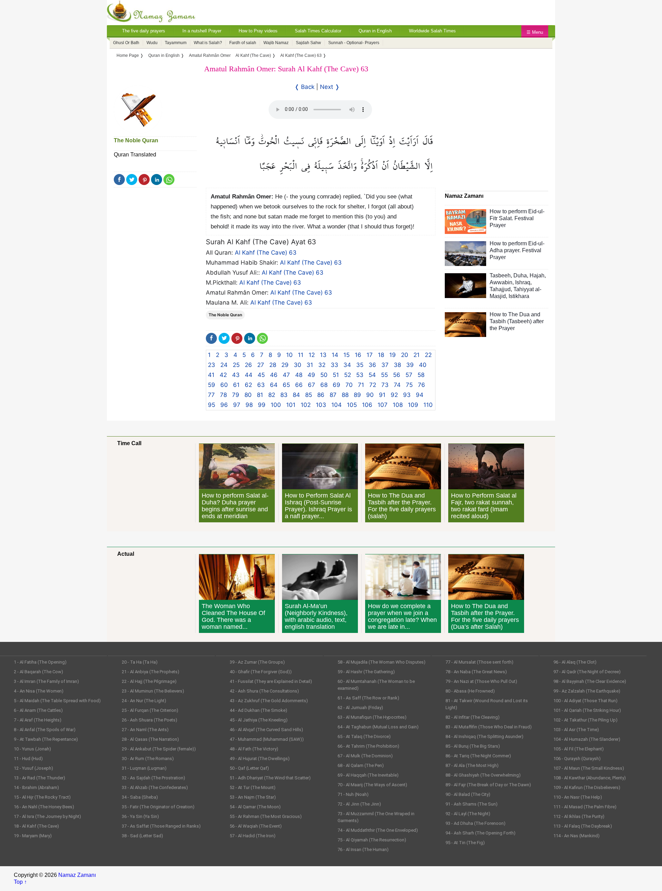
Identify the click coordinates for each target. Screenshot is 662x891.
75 (409, 384)
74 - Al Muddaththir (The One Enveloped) (378, 830)
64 (274, 384)
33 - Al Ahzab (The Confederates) (155, 787)
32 (321, 364)
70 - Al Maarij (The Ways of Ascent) (372, 784)
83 (284, 394)
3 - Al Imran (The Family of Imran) (46, 681)
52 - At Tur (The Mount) (252, 787)
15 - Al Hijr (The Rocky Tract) (42, 797)
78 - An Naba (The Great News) (476, 671)
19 (392, 354)
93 (407, 394)
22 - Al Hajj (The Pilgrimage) (149, 681)
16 (358, 354)
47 (286, 374)
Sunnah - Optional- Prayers (353, 42)
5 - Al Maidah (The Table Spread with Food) (57, 700)
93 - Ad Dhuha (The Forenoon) (475, 823)
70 (349, 384)
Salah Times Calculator (318, 30)
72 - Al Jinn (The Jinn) (359, 804)
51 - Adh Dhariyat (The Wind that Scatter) (270, 777)
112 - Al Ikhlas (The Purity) (578, 816)
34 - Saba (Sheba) (140, 797)
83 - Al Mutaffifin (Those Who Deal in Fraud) (488, 726)
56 (396, 374)
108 (398, 404)
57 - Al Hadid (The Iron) (252, 835)
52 (347, 374)
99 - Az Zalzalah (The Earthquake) (586, 691)
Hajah (537, 275)
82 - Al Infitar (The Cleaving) (472, 717)
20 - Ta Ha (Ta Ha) (140, 662)
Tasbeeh (500, 275)
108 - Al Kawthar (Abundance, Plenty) (589, 777)
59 (211, 384)
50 (324, 374)
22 (428, 354)
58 (421, 374)
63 (261, 384)
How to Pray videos (258, 30)
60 (224, 384)
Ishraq (522, 282)
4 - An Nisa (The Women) (38, 691)
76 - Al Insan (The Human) (363, 849)
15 (346, 354)
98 (249, 404)
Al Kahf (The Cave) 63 (266, 252)
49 (311, 374)
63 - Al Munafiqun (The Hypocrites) (372, 717)
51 (336, 374)
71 (361, 384)
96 (224, 404)
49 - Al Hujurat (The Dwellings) (260, 758)
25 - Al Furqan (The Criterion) (150, 710)
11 (300, 354)
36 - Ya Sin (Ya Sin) (140, 816)
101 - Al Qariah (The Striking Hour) (587, 710)
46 (274, 374)
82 (271, 394)
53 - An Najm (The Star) (253, 797)
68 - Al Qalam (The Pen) (361, 765)
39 (410, 364)
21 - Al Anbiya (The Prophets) (150, 671)
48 (298, 374)
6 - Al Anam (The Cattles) (38, 710)
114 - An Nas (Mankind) (576, 835)
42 (223, 374)
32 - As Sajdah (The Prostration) (153, 777)
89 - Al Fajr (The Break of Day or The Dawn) (488, 784)
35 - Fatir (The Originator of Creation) (158, 806)
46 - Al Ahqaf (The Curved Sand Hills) (266, 729)
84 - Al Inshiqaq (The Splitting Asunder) (484, 736)
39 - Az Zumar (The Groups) (257, 662)
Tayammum (176, 42)
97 (236, 404)
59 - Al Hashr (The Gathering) (366, 671)
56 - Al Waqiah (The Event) (256, 826)
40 (423, 364)
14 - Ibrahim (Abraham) (36, 787)
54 (372, 374)
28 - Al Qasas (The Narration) (150, 739)
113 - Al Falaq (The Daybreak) (582, 826)
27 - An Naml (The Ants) (145, 729)
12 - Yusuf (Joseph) (33, 768)
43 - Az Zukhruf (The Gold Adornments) (269, 700)
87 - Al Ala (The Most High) (472, 765)
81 (260, 394)
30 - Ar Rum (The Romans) (148, 758)
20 (404, 354)
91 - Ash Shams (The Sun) (471, 804)
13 (323, 354)
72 (372, 384)
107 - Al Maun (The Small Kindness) (588, 768)
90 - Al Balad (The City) (467, 794)
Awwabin (501, 282)
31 (310, 364)
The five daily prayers (143, 30)
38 (397, 364)
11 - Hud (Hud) (28, 758)
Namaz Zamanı (77, 875)
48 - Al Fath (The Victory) (254, 748)
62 (248, 384)
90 (370, 394)
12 (312, 354)
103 (321, 404)
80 (248, 394)
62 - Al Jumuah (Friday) (360, 707)
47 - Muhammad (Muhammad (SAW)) (267, 739)
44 (248, 374)
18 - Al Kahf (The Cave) (36, 826)
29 (285, 364)
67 (311, 384)
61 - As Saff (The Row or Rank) (368, 697)
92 (394, 394)
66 (299, 384)
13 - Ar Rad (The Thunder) (39, 777)
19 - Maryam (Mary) (33, 835)
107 (383, 404)
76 (421, 384)
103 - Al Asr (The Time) (576, 729)
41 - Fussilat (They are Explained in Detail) (271, 681)
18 (381, 354)
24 (224, 364)
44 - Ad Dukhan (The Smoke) (258, 710)
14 (335, 354)
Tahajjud (500, 289)
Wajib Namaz (276, 42)
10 (289, 354)
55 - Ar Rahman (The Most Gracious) (266, 816)
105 (352, 404)
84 (296, 394)
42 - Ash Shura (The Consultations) (264, 691)
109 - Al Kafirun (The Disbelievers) (586, 787)
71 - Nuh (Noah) (353, 794)
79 (235, 394)
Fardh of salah (242, 42)
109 (413, 404)
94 (419, 394)
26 (248, 364)
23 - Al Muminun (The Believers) (153, 691)
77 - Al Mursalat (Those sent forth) (479, 662)
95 (211, 404)
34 (347, 364)
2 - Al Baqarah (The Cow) (38, 671)
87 (333, 394)
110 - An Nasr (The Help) (577, 797)
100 (276, 404)
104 (336, 404)
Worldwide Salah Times (432, 30)
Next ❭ (330, 86)
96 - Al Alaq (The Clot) (574, 662)
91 (382, 394)
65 (286, 384)
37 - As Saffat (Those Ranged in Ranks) (161, 826)
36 (372, 364)
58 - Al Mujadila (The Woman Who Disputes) (381, 662)
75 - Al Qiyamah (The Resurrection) (372, 839)
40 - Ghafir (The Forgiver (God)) (261, 671)
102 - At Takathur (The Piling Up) (585, 720)
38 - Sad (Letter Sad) (142, 835)
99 (261, 404)
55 (384, 374)
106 (367, 404)
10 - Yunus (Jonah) (32, 748)
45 (261, 374)
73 (385, 384)
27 (260, 364)
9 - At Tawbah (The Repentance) (46, 739)
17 (370, 354)
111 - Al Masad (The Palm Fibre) (584, 806)
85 (308, 394)
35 (359, 364)
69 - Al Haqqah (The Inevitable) (368, 775)
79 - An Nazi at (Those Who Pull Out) (481, 681)
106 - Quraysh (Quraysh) (577, 758)
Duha (520, 275)
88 (345, 394)
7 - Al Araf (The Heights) (37, 720)
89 (357, 394)
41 (211, 374)
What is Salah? (208, 42)
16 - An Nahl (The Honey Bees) (44, 806)
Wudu (152, 42)
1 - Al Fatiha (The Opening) (40, 662)
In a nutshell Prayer (201, 30)
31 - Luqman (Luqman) (144, 768)
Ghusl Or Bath (126, 42)
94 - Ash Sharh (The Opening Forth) (480, 833)
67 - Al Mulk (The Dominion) (365, 755)
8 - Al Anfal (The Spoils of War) (45, 729)
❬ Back (304, 86)
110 (428, 404)
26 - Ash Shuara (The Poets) (149, 720)
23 (211, 364)
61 (236, 384)
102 (306, 404)
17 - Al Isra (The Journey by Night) (47, 816)
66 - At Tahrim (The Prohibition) (368, 746)
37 (385, 364)
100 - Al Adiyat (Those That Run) (585, 700)
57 (408, 374)
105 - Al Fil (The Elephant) (578, 748)
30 (297, 364)
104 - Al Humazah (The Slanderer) (586, 739)
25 (236, 364)
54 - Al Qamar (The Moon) (255, 806)
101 (290, 404)
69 (336, 384)
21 (416, 354)
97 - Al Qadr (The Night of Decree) (587, 671)
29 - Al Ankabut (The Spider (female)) (159, 748)
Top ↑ (20, 882)
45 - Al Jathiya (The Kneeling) (259, 720)
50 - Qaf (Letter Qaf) (249, 768)
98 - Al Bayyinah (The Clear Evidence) (589, 681)
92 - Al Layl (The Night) (467, 813)
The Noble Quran (136, 140)
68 (324, 384)
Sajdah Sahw (308, 42)
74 (397, 384)
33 (334, 364)
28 (272, 364)
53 (359, 374)
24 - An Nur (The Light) (144, 700)
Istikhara (519, 296)
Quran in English (375, 30)
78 (223, 394)
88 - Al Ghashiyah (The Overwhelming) (483, 775)
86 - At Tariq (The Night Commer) (478, 755)
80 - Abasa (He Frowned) (470, 691)
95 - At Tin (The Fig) (465, 842)
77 (211, 394)
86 (320, 394)
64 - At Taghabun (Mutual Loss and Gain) (378, 726)
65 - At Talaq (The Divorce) (364, 736)
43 (236, 374)
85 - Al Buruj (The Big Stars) (472, 746)
